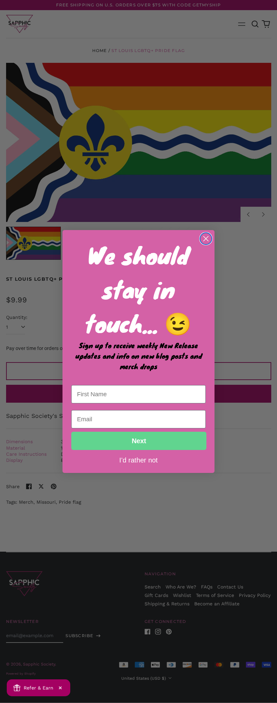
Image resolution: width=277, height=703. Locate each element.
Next (139, 441)
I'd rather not (138, 460)
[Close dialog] (206, 239)
